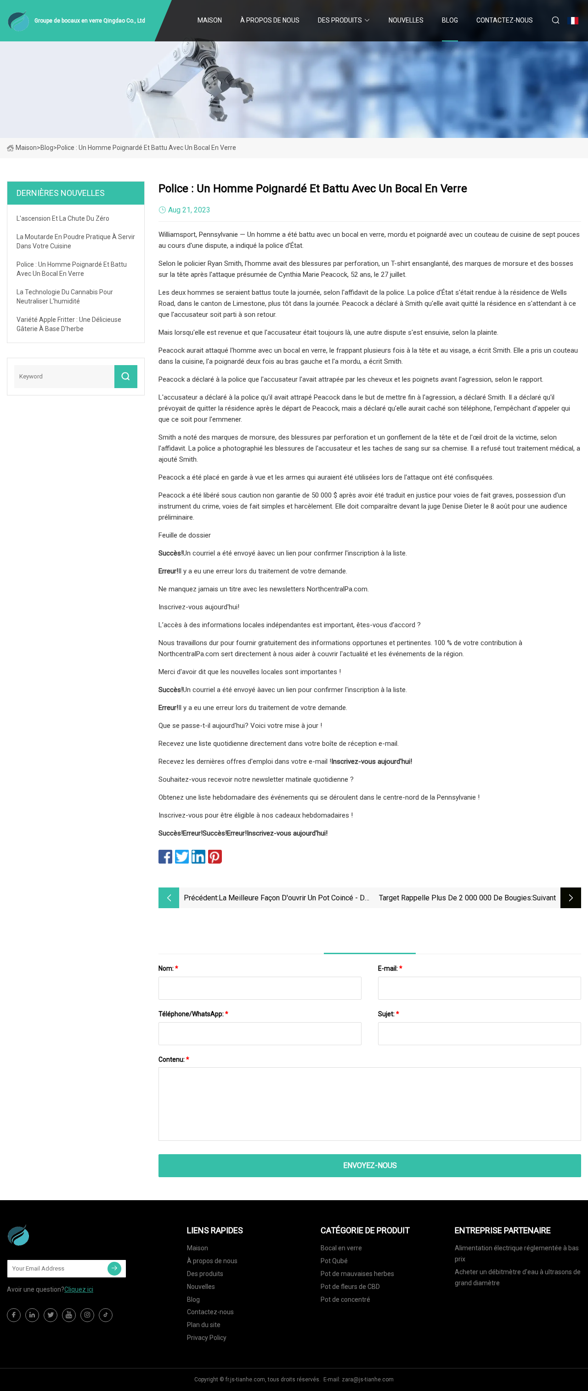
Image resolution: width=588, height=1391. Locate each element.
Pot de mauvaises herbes (357, 1273)
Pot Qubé (334, 1261)
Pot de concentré (345, 1299)
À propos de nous (270, 20)
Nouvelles (406, 20)
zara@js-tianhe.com (368, 1379)
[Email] (114, 1269)
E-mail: (390, 968)
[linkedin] (32, 1315)
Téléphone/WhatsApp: (193, 1014)
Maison (210, 20)
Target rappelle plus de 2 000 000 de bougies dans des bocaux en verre (455, 898)
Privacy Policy (206, 1337)
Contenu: (173, 1059)
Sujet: (388, 1014)
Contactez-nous (504, 20)
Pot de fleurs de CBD (350, 1286)
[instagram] (87, 1315)
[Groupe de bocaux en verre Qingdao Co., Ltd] (53, 1235)
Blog (450, 20)
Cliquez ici (78, 1289)
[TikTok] (106, 1315)
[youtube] (69, 1315)
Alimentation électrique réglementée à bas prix (517, 1253)
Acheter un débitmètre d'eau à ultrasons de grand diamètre (518, 1277)
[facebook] (14, 1315)
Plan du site (203, 1324)
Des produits (340, 20)
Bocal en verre (341, 1248)
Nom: (168, 968)
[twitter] (50, 1315)
